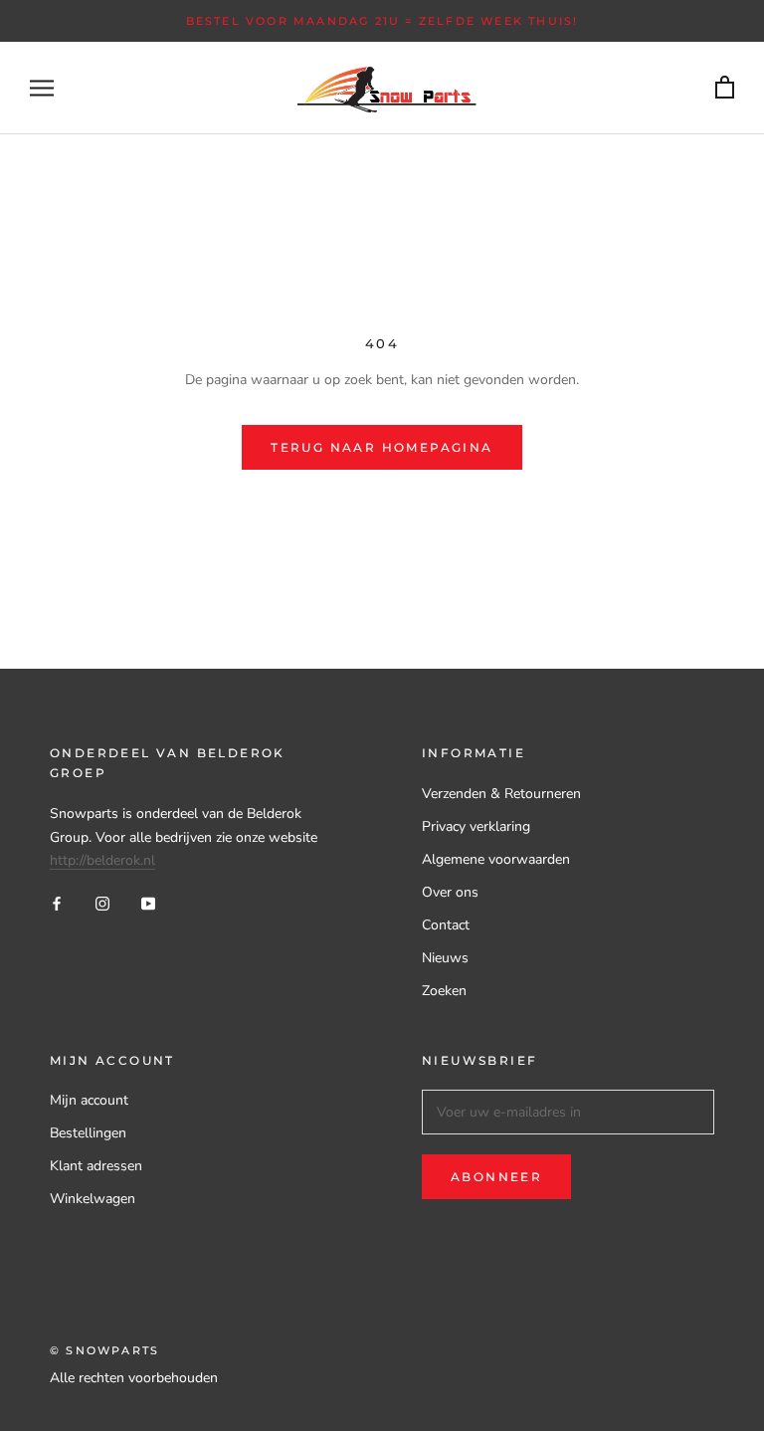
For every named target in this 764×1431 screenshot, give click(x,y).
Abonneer (496, 1176)
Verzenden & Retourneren (501, 793)
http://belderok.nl (102, 860)
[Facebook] (57, 903)
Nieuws (445, 957)
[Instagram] (102, 903)
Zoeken (444, 990)
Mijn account (89, 1100)
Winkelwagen (92, 1198)
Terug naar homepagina (381, 447)
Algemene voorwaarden (496, 859)
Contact (446, 925)
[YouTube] (148, 903)
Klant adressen (96, 1165)
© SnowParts (104, 1350)
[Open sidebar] (42, 88)
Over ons (450, 892)
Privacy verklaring (476, 826)
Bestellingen (88, 1133)
